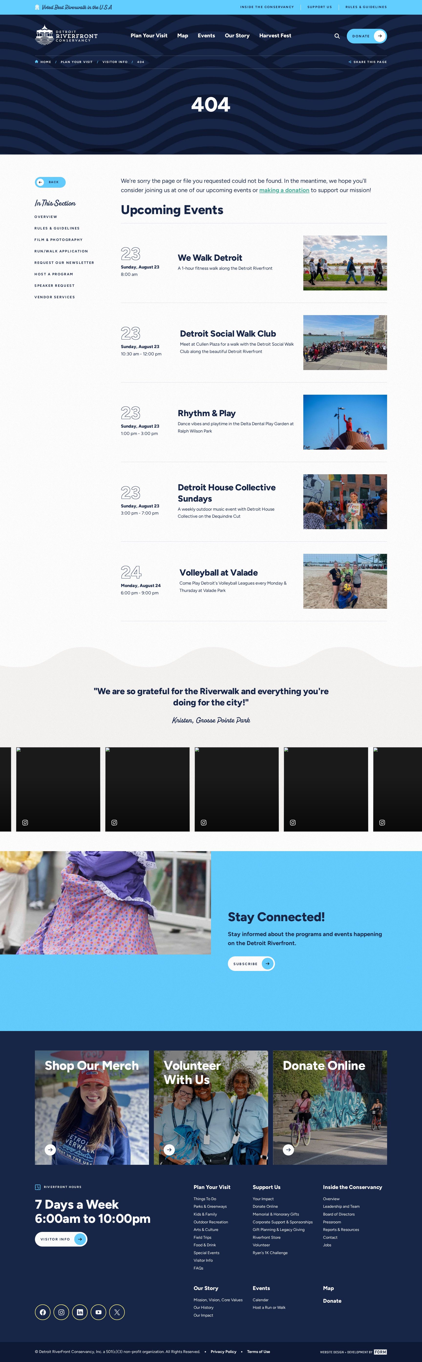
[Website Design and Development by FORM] (353, 1352)
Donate (361, 36)
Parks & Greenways (210, 1207)
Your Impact (263, 1199)
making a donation (284, 191)
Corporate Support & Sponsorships (283, 1222)
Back (54, 182)
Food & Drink (205, 1245)
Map (182, 36)
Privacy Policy (223, 1352)
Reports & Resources (341, 1230)
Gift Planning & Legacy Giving (279, 1230)
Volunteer (261, 1245)
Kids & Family (205, 1215)
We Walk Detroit (210, 258)
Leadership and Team (341, 1207)
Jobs (327, 1245)
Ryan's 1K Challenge (270, 1253)
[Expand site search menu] (337, 36)
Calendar (260, 1300)
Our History (203, 1308)
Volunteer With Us (192, 1073)
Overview (331, 1199)
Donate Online (324, 1066)
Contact (330, 1238)
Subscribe (245, 964)
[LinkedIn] (80, 1312)
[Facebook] (43, 1312)
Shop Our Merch (92, 1066)
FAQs (198, 1268)
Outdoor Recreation (211, 1222)
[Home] (66, 34)
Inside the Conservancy (267, 7)
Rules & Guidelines (366, 7)
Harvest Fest (275, 36)
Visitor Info (115, 62)
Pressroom (332, 1222)
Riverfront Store (267, 1238)
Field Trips (202, 1238)
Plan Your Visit (149, 36)
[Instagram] (61, 1312)
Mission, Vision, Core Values (218, 1300)
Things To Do (205, 1199)
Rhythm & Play (207, 414)
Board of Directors (339, 1215)
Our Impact (203, 1316)
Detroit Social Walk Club (228, 334)
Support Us (319, 7)
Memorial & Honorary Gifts (276, 1215)
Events (206, 36)
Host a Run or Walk (269, 1308)
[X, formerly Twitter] (117, 1312)
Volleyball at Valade (218, 573)
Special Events (206, 1253)
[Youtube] (98, 1312)
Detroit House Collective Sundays (226, 494)
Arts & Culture (206, 1230)
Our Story (237, 36)
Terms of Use (258, 1352)
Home (46, 62)
